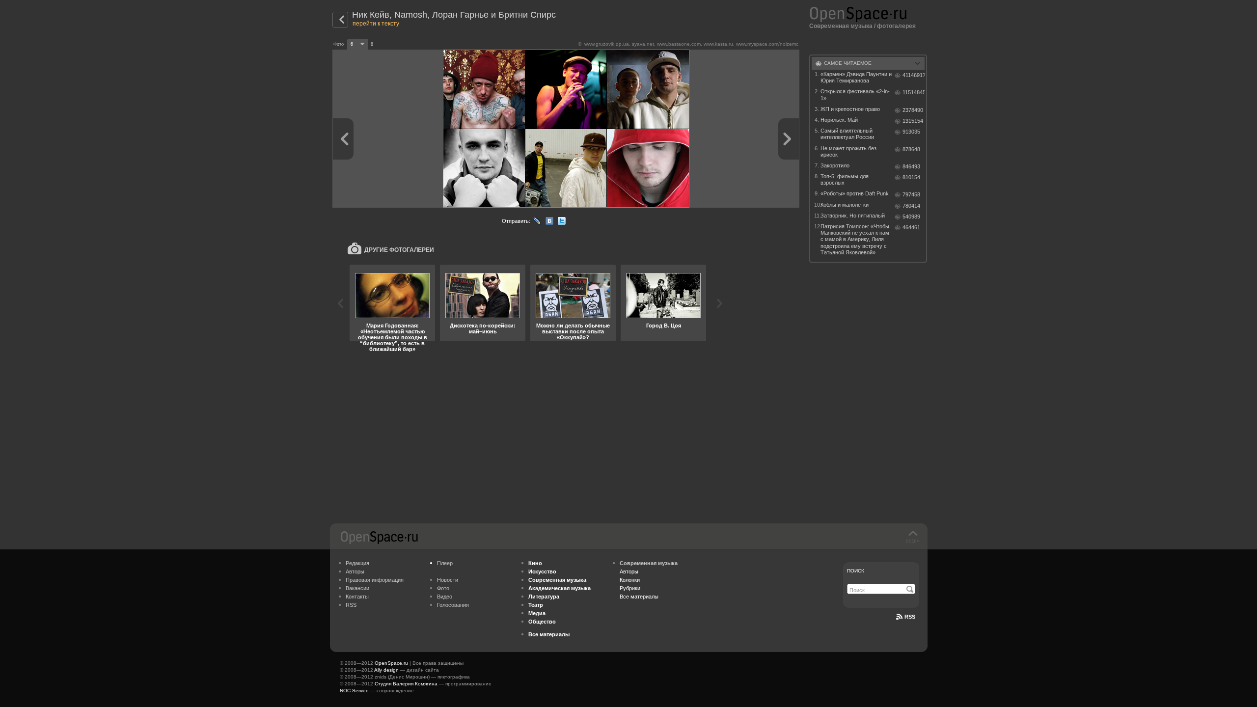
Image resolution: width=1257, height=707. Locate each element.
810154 (911, 177)
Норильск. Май (839, 120)
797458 (911, 194)
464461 (911, 227)
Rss (909, 617)
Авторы (355, 571)
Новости (447, 580)
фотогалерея (896, 26)
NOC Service (354, 690)
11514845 (913, 92)
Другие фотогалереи (399, 249)
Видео (444, 596)
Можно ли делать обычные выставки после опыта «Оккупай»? (573, 331)
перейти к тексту (376, 23)
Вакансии (357, 588)
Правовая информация (375, 580)
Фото (443, 588)
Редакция (357, 563)
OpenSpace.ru (391, 663)
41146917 (913, 75)
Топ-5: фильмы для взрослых (844, 179)
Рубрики (630, 588)
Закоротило (834, 165)
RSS (351, 605)
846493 (911, 166)
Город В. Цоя (663, 325)
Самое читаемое (848, 63)
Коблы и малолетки (844, 205)
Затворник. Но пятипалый (852, 215)
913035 (911, 132)
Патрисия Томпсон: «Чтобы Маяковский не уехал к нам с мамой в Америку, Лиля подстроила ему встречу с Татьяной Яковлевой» (854, 239)
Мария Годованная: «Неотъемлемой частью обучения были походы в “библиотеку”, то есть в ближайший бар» (392, 337)
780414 (911, 206)
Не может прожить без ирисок (848, 151)
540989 (911, 216)
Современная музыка (841, 26)
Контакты (357, 596)
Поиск (855, 570)
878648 (911, 149)
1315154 (912, 121)
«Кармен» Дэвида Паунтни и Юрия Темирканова (856, 77)
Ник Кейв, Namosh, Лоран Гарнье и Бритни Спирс (454, 15)
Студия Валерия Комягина (406, 683)
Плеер (445, 563)
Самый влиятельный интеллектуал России (847, 134)
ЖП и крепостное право (850, 109)
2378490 (912, 110)
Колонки (630, 580)
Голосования (453, 605)
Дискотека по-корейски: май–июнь (483, 328)
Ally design (386, 670)
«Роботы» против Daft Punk (854, 193)
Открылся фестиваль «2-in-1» (855, 94)
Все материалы (639, 596)
